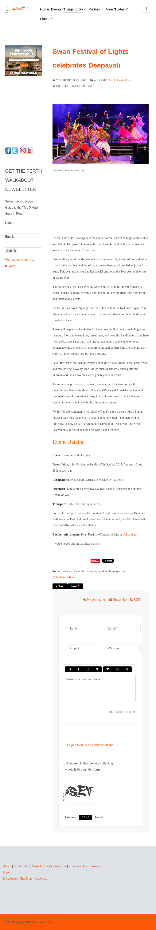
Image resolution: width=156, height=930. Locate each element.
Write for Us (40, 866)
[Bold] (69, 669)
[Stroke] (97, 669)
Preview (70, 817)
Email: (9, 236)
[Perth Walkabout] (17, 9)
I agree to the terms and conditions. (90, 745)
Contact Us (58, 866)
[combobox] (146, 9)
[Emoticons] (117, 669)
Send (86, 817)
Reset (99, 817)
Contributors (22, 866)
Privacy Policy (78, 866)
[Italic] (78, 669)
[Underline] (87, 669)
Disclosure (10, 878)
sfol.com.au (129, 534)
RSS (136, 599)
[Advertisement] (29, 111)
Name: (9, 222)
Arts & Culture (119, 79)
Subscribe (119, 599)
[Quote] (108, 669)
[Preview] (127, 669)
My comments (96, 599)
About (7, 866)
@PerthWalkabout (64, 577)
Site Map (26, 878)
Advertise (41, 878)
